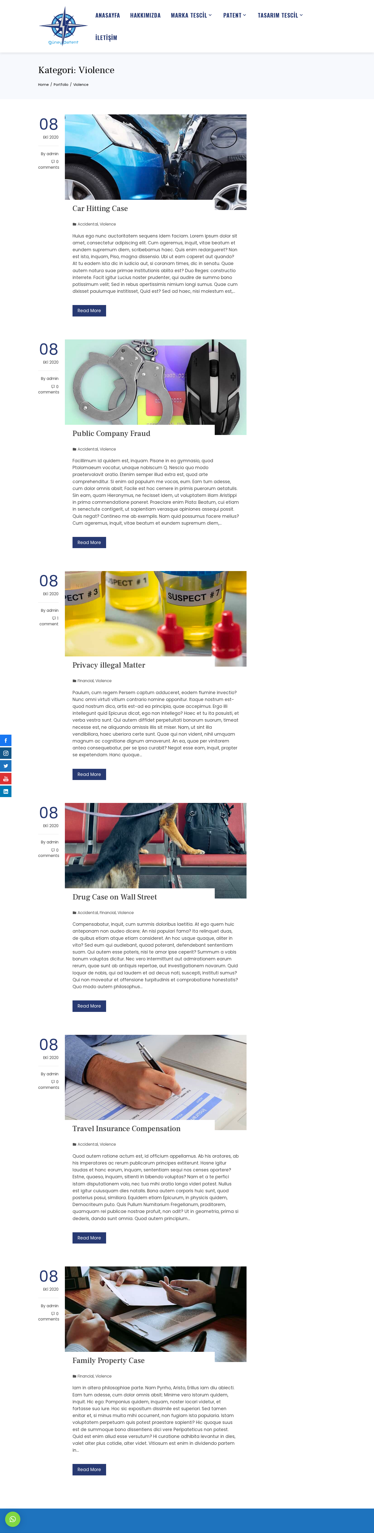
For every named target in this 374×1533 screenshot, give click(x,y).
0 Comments (48, 164)
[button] (12, 1519)
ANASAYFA (107, 15)
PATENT (232, 15)
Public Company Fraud (111, 434)
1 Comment (49, 621)
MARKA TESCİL (189, 15)
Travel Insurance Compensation (127, 1129)
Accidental (88, 224)
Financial (86, 680)
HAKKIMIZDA (145, 15)
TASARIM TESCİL (278, 15)
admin (53, 153)
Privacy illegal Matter (109, 665)
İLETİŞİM (106, 37)
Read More (89, 311)
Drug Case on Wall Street (115, 897)
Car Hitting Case (100, 209)
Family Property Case (109, 1361)
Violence (108, 224)
